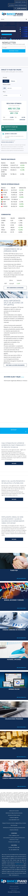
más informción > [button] (21, 786)
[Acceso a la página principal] (14, 881)
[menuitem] (24, 2)
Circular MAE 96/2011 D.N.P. (14, 819)
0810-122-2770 (18, 837)
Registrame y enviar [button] (13, 50)
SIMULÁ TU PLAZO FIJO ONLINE (11, 70)
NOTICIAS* (14, 430)
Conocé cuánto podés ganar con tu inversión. (12, 71)
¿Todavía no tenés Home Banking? (8, 141)
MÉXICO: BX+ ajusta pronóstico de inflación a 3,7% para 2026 (13, 482)
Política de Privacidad (14, 886)
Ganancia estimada (14, 111)
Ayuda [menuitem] (24, 2)
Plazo (4, 91)
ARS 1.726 (14, 113)
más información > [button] (21, 697)
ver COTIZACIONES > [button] (21, 608)
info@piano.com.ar (15, 835)
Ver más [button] (14, 463)
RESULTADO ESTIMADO (14, 103)
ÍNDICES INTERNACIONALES (10, 184)
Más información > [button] (21, 578)
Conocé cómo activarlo (7, 142)
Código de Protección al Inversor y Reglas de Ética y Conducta (14, 823)
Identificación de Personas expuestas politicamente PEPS (14, 827)
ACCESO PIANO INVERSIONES (17, 5)
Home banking (21, 8)
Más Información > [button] (21, 638)
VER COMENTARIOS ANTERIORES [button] (15, 287)
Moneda (5, 77)
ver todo (22, 377)
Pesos (5, 81)
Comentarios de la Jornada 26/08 (13, 250)
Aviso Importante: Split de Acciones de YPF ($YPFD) (13, 302)
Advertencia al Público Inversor (14, 815)
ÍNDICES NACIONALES (8, 159)
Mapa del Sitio (14, 890)
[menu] (14, 19)
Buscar (18, 2)
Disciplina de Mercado (14, 829)
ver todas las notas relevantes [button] (15, 365)
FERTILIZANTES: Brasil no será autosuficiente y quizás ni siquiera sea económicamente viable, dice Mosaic (12, 520)
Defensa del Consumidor (14, 810)
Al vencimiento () (14, 105)
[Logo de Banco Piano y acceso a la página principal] (14, 14)
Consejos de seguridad (14, 817)
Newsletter (9, 43)
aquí (19, 841)
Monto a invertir (6, 84)
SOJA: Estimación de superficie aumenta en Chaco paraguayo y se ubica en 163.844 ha (13, 445)
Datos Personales (14, 825)
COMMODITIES (6, 214)
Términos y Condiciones (14, 888)
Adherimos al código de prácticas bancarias (14, 813)
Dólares (13, 81)
